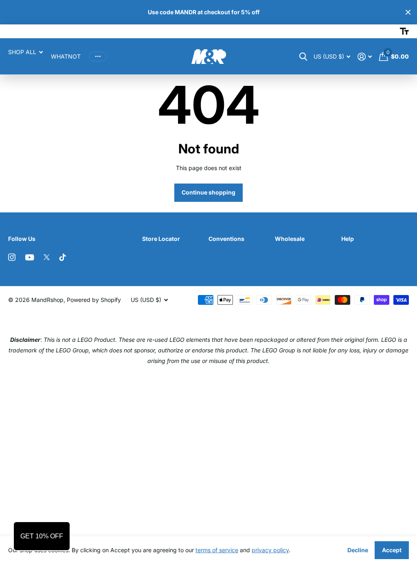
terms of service (216, 550)
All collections (25, 52)
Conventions (226, 238)
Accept (392, 550)
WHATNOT (66, 56)
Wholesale (290, 238)
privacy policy (270, 550)
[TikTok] (62, 257)
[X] (47, 257)
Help (347, 238)
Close (408, 12)
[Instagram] (11, 257)
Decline (357, 550)
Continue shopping (208, 192)
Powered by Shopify (94, 299)
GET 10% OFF (41, 536)
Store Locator (161, 238)
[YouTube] (29, 257)
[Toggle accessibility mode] (404, 31)
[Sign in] (364, 57)
